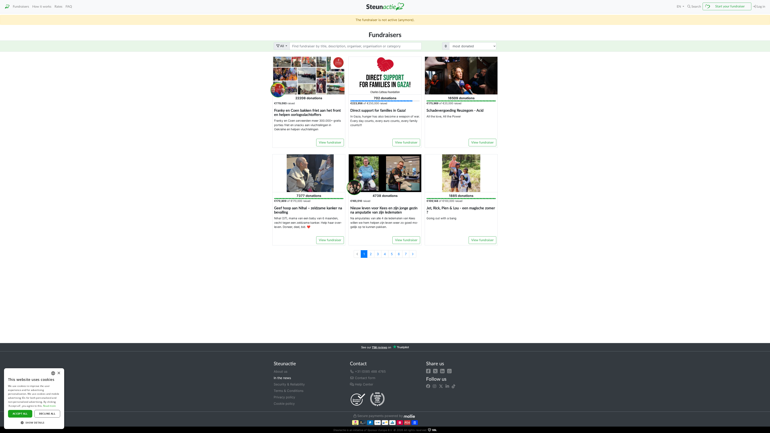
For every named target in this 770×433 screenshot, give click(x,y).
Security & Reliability (289, 384)
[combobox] (53, 373)
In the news (282, 378)
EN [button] (679, 6)
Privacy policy (284, 397)
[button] (428, 371)
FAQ (69, 6)
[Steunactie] (7, 7)
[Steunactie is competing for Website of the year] (377, 399)
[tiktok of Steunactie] (453, 386)
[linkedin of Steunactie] (447, 386)
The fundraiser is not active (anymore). (385, 20)
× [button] (58, 373)
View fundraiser (330, 142)
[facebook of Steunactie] (428, 386)
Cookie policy (284, 404)
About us (280, 371)
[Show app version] (767, 430)
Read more (49, 406)
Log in (760, 6)
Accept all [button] (20, 413)
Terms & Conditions (288, 391)
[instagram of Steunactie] (434, 386)
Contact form (364, 378)
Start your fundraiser (730, 6)
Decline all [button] (47, 413)
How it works (41, 6)
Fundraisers (21, 6)
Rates (58, 6)
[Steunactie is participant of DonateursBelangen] (358, 399)
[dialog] (34, 398)
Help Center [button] (363, 384)
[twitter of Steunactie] (441, 386)
